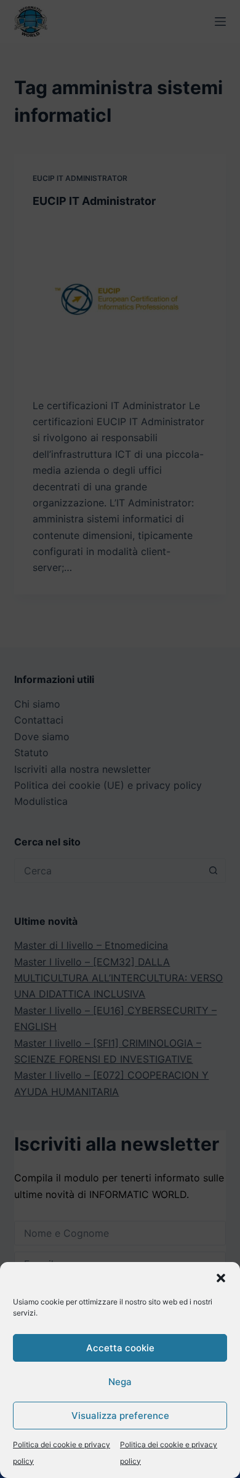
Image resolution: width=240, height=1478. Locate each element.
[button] (221, 1278)
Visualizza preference (120, 1415)
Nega (120, 1382)
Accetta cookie (120, 1348)
